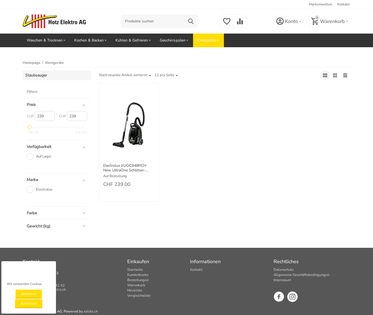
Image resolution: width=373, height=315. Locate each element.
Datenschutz (284, 269)
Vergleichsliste (139, 295)
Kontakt (343, 4)
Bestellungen (138, 280)
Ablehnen (28, 294)
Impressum (282, 280)
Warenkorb (136, 285)
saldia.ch (91, 311)
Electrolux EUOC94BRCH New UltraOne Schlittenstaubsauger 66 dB (124, 168)
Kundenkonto (137, 274)
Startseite (135, 269)
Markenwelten (320, 4)
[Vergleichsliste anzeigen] (240, 24)
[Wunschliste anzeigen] (226, 24)
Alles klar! (28, 303)
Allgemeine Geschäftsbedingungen (301, 274)
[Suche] (190, 21)
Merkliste (134, 290)
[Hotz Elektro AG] (54, 21)
